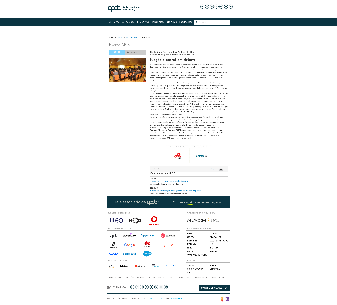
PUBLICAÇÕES (185, 22)
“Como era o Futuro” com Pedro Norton (169, 182)
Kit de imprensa (218, 277)
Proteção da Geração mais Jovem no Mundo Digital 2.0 (176, 191)
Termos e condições (157, 277)
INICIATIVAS (143, 22)
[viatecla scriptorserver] (227, 299)
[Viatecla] (222, 299)
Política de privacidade (134, 277)
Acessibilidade (115, 277)
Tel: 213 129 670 (156, 298)
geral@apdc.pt (176, 298)
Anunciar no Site (201, 277)
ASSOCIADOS (128, 22)
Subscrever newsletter (214, 288)
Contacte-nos (183, 277)
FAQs (172, 277)
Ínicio (120, 38)
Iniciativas (131, 38)
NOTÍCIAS (172, 22)
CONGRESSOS (158, 22)
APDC (117, 22)
